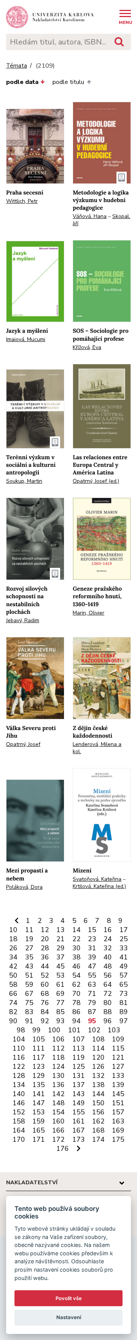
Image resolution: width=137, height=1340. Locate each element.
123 (38, 1066)
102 (94, 1030)
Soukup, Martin (24, 481)
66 (13, 993)
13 (60, 929)
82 (13, 1011)
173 (78, 1139)
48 (108, 966)
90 (13, 1021)
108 (98, 1039)
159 (38, 1121)
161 (78, 1121)
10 (13, 929)
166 (58, 1130)
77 (60, 1002)
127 (118, 1066)
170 (19, 1139)
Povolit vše (69, 1298)
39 (92, 957)
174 (98, 1139)
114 (98, 1048)
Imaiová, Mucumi (25, 339)
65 (123, 984)
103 (114, 1030)
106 (58, 1039)
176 (62, 1148)
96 (108, 1021)
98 (21, 1030)
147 (38, 1103)
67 (29, 993)
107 (78, 1039)
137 (78, 1084)
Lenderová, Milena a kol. (97, 748)
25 (123, 938)
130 (58, 1075)
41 (123, 957)
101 (74, 1030)
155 (78, 1112)
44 (45, 966)
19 (29, 938)
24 (108, 938)
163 (118, 1121)
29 (60, 948)
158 (19, 1121)
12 (45, 929)
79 (92, 1002)
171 (38, 1139)
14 (76, 929)
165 (38, 1130)
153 (38, 1112)
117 (38, 1057)
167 (78, 1130)
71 (92, 993)
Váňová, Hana (90, 216)
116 (19, 1057)
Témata (16, 66)
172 (58, 1139)
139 (118, 1084)
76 (45, 1002)
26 (13, 948)
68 (45, 993)
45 (60, 966)
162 (98, 1121)
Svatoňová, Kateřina (97, 879)
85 (60, 1011)
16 (108, 929)
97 (123, 1021)
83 (29, 1011)
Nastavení (68, 1317)
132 (98, 1075)
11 (29, 929)
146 (19, 1103)
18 (13, 938)
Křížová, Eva (87, 347)
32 (108, 948)
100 (54, 1030)
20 (45, 938)
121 (118, 1057)
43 (29, 966)
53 (60, 975)
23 (92, 938)
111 (38, 1048)
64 (108, 984)
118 (58, 1057)
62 (76, 984)
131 (78, 1075)
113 (78, 1048)
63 (92, 984)
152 (19, 1112)
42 (13, 966)
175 (118, 1139)
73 (123, 993)
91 (29, 1021)
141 (38, 1093)
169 (118, 1130)
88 (108, 1011)
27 (29, 948)
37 (60, 957)
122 (19, 1066)
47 (92, 966)
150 (98, 1103)
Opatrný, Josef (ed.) (96, 481)
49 (123, 966)
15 (92, 929)
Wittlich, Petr (22, 201)
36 (45, 957)
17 (123, 929)
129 (38, 1075)
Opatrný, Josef (23, 744)
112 (58, 1048)
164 (19, 1130)
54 (76, 975)
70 (76, 993)
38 (76, 957)
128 (19, 1075)
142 (58, 1093)
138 (98, 1084)
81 (123, 1002)
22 (76, 938)
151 (118, 1103)
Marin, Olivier (88, 612)
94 (76, 1021)
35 (29, 957)
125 (78, 1066)
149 (78, 1103)
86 (76, 1011)
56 (108, 975)
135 (38, 1084)
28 (45, 948)
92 (45, 1021)
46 (76, 966)
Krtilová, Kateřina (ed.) (99, 886)
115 (118, 1048)
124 (58, 1066)
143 (78, 1093)
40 (108, 957)
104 (19, 1039)
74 (13, 1002)
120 (98, 1057)
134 (19, 1084)
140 (19, 1093)
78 (76, 1002)
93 (60, 1021)
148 (58, 1103)
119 (78, 1057)
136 (58, 1084)
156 (98, 1112)
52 (45, 975)
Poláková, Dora (24, 887)
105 (38, 1039)
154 (58, 1112)
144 (98, 1093)
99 (36, 1030)
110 (19, 1048)
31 (92, 948)
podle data (22, 82)
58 (13, 984)
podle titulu (68, 82)
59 (29, 984)
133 (118, 1075)
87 (92, 1011)
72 (108, 993)
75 (29, 1002)
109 (118, 1039)
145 (118, 1093)
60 (45, 984)
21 (60, 938)
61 (60, 984)
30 (76, 948)
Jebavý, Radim (22, 620)
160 (58, 1121)
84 (45, 1011)
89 (123, 1011)
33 (123, 948)
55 (92, 975)
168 (98, 1130)
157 (118, 1112)
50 (13, 975)
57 (123, 975)
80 (108, 1002)
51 (29, 975)
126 (98, 1066)
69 (60, 993)
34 (13, 957)
